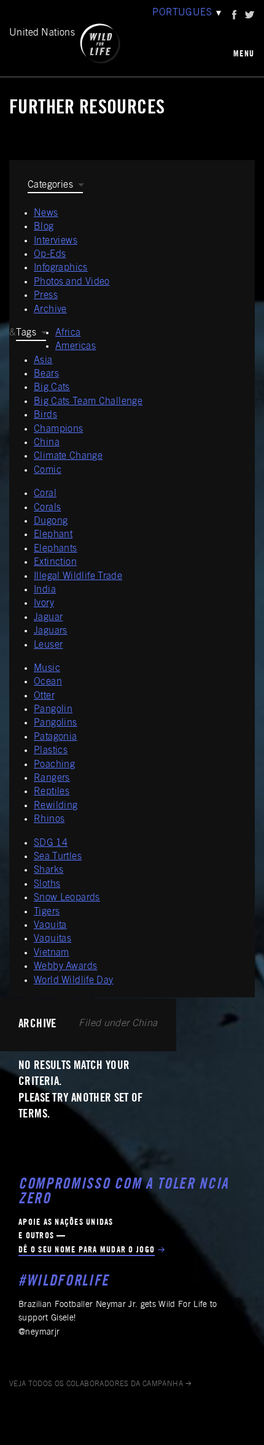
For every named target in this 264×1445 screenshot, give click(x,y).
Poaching (54, 765)
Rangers (52, 778)
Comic (47, 470)
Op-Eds (50, 254)
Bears (46, 374)
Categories (50, 185)
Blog (44, 227)
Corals (47, 508)
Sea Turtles (58, 857)
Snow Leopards (67, 898)
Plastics (51, 751)
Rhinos (49, 819)
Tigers (47, 912)
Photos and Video (72, 282)
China (47, 443)
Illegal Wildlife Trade (78, 576)
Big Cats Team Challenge (88, 402)
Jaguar (48, 618)
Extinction (55, 562)
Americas (75, 346)
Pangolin (53, 710)
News (46, 213)
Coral (45, 494)
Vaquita (50, 925)
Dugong (51, 521)
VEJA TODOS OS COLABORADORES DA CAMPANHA (96, 1384)
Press (46, 296)
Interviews (55, 241)
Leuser (48, 645)
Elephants (55, 549)
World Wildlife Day (74, 981)
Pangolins (55, 723)
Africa (67, 333)
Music (47, 668)
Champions (58, 429)
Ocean (48, 682)
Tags (26, 333)
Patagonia (55, 737)
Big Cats (52, 388)
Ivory (44, 603)
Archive (50, 310)
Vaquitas (52, 939)
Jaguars (51, 631)
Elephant (53, 535)
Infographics (61, 268)
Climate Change (68, 456)
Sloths (47, 884)
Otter (44, 696)
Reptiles (51, 792)
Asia (43, 361)
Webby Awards (65, 967)
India (45, 590)
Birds (45, 415)
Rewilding (56, 806)
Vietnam (51, 953)
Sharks (48, 870)
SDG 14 (51, 843)
